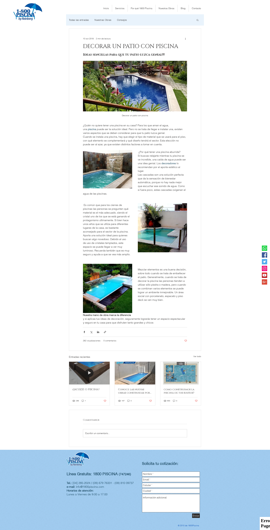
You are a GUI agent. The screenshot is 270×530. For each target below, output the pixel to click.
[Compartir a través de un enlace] (105, 332)
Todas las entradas (79, 19)
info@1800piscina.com (90, 486)
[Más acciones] (185, 38)
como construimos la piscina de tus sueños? (179, 391)
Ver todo (197, 356)
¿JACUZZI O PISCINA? (85, 389)
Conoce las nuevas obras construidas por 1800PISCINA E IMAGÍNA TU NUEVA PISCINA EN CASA (134, 391)
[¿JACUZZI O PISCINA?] (89, 373)
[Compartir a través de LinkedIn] (98, 332)
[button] (197, 20)
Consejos (122, 19)
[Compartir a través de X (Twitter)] (91, 332)
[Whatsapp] (264, 248)
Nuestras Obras (102, 19)
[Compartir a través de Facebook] (84, 332)
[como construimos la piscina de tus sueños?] (180, 373)
